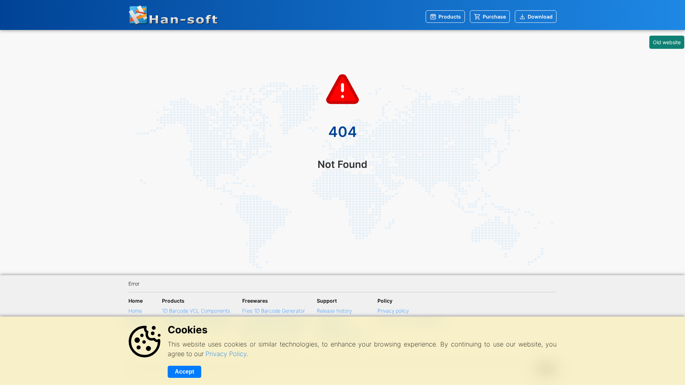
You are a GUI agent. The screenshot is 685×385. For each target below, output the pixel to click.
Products (449, 17)
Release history (334, 311)
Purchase (494, 17)
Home (135, 311)
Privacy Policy (226, 354)
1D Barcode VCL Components (196, 311)
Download (540, 17)
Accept (184, 372)
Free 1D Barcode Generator (273, 311)
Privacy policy (393, 311)
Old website (667, 42)
